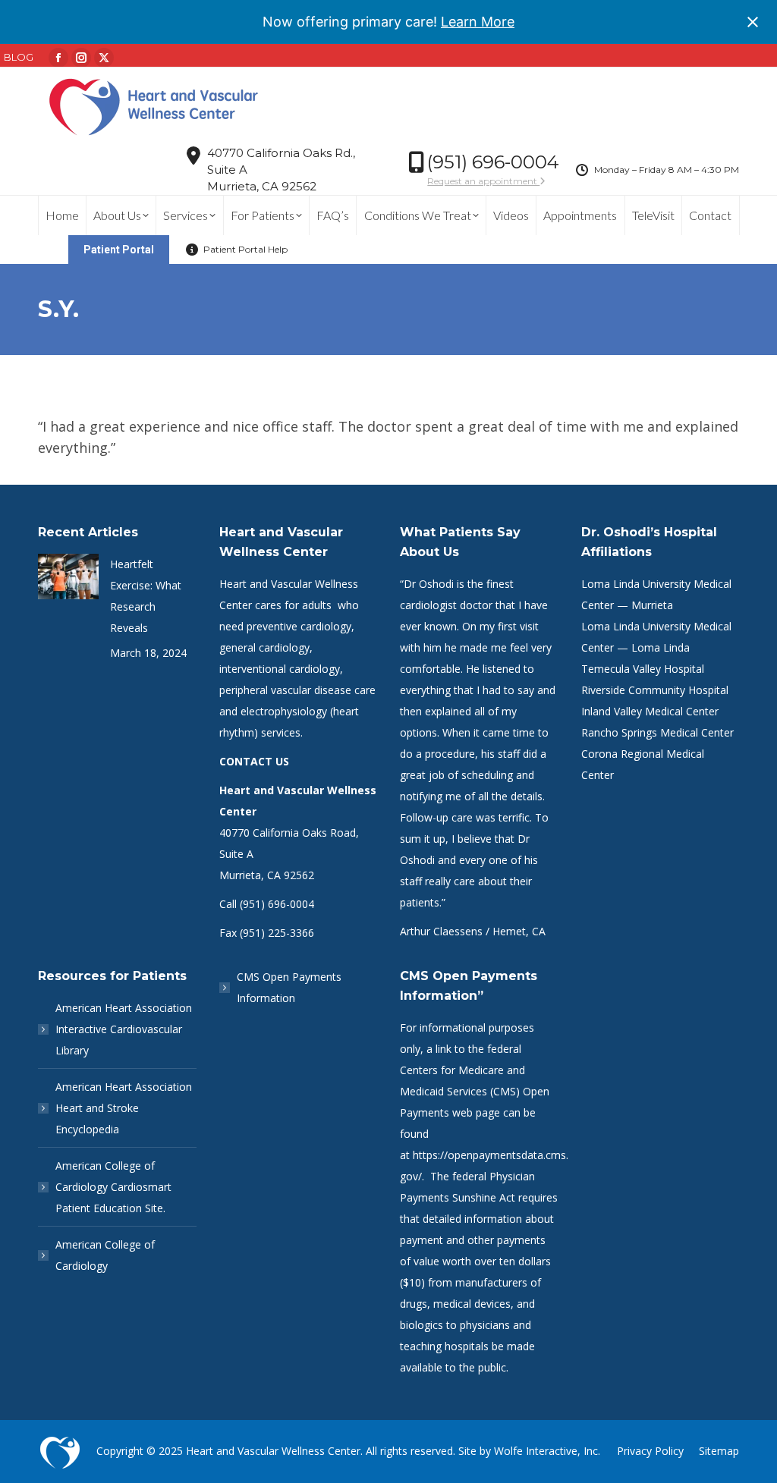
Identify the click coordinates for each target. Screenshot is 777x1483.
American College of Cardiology (105, 1255)
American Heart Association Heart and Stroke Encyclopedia (123, 1107)
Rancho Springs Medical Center (657, 732)
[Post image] (68, 576)
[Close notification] (753, 22)
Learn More (477, 22)
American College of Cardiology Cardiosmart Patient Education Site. (113, 1186)
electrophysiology (284, 711)
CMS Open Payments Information (289, 987)
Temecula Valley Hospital (642, 668)
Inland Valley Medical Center (650, 711)
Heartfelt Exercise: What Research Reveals (145, 596)
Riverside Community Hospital (654, 690)
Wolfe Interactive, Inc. (547, 1451)
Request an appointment (483, 181)
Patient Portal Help (245, 249)
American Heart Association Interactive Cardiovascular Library (123, 1029)
